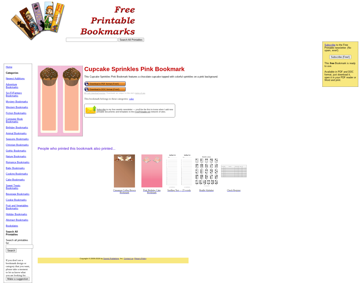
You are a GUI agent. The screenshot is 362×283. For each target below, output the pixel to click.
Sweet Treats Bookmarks (13, 187)
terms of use (140, 93)
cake (131, 99)
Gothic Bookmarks (16, 150)
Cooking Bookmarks (17, 173)
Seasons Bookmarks (17, 139)
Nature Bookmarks (16, 156)
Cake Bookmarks (15, 179)
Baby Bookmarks (15, 168)
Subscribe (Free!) (340, 57)
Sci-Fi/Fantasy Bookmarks (14, 94)
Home (9, 67)
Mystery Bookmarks (17, 101)
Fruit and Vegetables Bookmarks (17, 207)
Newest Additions (15, 78)
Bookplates (12, 225)
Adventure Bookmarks (12, 86)
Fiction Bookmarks (16, 113)
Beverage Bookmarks (17, 194)
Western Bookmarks (17, 107)
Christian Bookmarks (17, 144)
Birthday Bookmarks (17, 127)
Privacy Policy (140, 258)
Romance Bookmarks (17, 162)
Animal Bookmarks (16, 133)
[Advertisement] (72, 52)
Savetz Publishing (111, 258)
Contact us (128, 258)
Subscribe (101, 109)
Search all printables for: (17, 241)
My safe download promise (94, 93)
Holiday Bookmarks (16, 214)
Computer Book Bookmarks (14, 120)
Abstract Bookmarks (17, 220)
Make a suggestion (17, 279)
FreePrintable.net (142, 112)
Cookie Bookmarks (16, 199)
